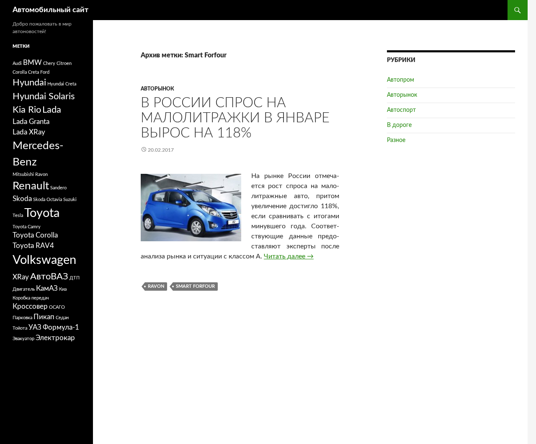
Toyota (41, 213)
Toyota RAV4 (33, 246)
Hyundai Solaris (44, 96)
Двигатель (24, 289)
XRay (21, 277)
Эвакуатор (23, 338)
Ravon (156, 286)
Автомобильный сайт (50, 10)
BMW (32, 62)
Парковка (22, 317)
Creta (33, 72)
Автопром (400, 80)
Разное (396, 140)
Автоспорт (401, 110)
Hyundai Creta (61, 84)
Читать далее (289, 256)
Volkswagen (44, 260)
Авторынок (157, 88)
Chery (49, 63)
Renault (31, 186)
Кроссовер (30, 306)
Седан (62, 317)
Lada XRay (29, 132)
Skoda (22, 199)
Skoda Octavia (47, 199)
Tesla (18, 215)
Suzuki (70, 199)
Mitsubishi (23, 174)
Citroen (64, 63)
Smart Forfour (195, 286)
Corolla (20, 72)
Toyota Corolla (35, 235)
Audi (17, 63)
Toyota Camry (27, 227)
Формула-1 (61, 327)
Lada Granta (31, 122)
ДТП (75, 278)
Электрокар (55, 338)
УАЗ (34, 327)
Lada (51, 109)
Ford (44, 72)
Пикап (44, 317)
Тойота (20, 328)
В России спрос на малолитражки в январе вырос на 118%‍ (235, 118)
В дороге (399, 125)
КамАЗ (47, 288)
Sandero (58, 188)
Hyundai (29, 82)
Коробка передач (31, 298)
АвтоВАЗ (49, 276)
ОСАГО (57, 307)
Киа (63, 289)
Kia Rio (27, 109)
